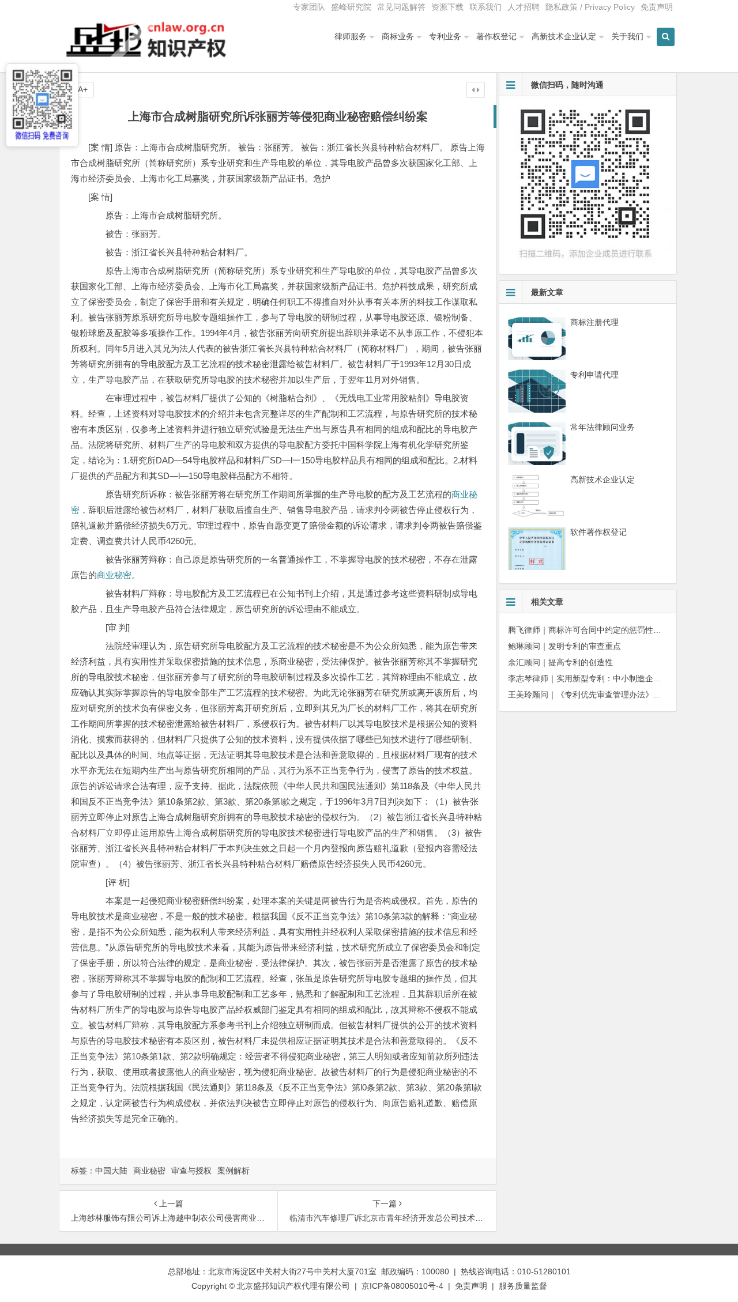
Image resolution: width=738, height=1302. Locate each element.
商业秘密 (114, 575)
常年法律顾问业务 (602, 427)
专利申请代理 (594, 374)
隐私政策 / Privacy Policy (590, 7)
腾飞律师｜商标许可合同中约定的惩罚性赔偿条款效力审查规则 (621, 630)
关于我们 (627, 36)
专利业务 (445, 36)
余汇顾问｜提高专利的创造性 (560, 662)
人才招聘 (523, 7)
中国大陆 (111, 1170)
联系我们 (485, 7)
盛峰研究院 (351, 7)
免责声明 (657, 7)
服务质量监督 (523, 1285)
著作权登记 (496, 36)
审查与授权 (191, 1170)
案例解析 (233, 1170)
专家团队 (309, 7)
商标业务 (398, 36)
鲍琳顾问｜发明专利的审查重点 (564, 646)
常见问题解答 (401, 7)
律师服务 (350, 36)
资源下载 (447, 7)
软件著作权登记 (598, 532)
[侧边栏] (475, 90)
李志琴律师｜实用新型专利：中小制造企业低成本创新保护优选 (621, 678)
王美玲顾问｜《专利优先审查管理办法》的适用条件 (601, 694)
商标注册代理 (594, 322)
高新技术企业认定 (564, 36)
